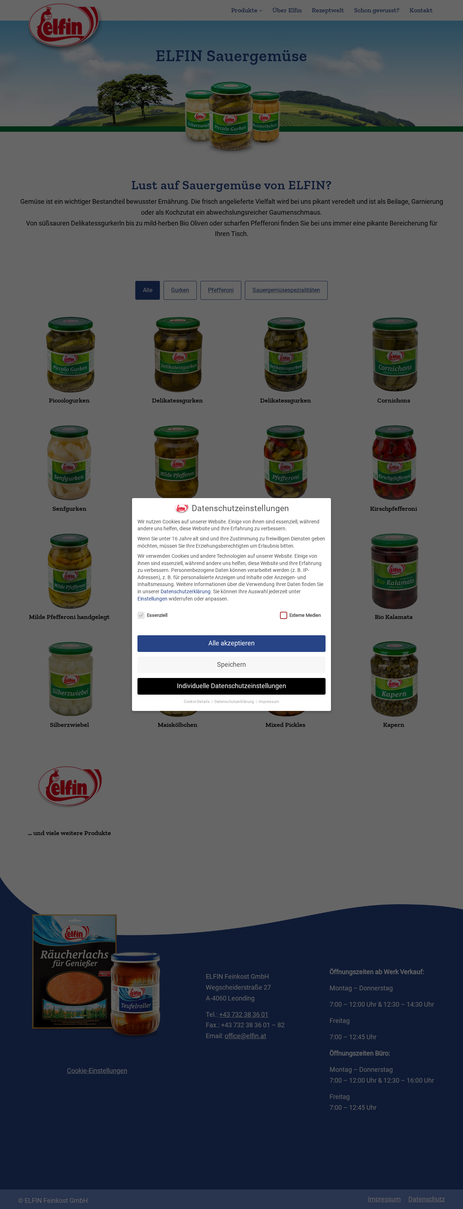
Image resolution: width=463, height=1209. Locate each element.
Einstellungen (152, 599)
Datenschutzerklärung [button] (234, 701)
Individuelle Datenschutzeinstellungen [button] (231, 686)
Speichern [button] (231, 664)
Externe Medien (305, 615)
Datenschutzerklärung (186, 591)
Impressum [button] (269, 701)
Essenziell (157, 615)
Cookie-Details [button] (197, 701)
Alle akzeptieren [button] (231, 643)
